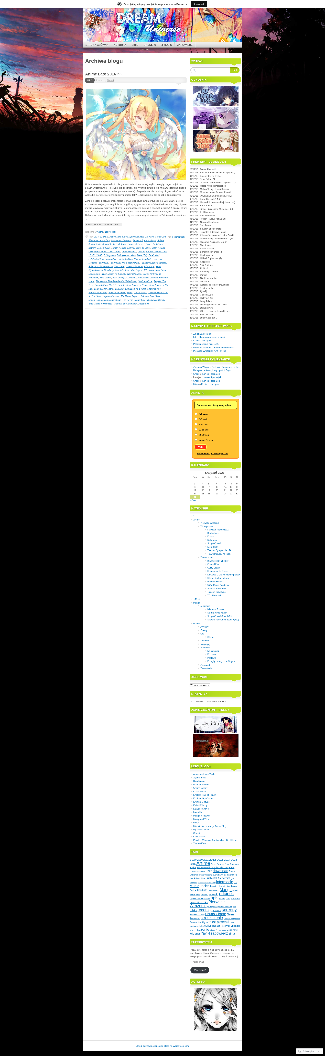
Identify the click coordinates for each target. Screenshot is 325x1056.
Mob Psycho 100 (139, 270)
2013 (220, 859)
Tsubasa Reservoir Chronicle (226, 926)
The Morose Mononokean (108, 300)
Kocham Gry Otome (203, 798)
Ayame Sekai (200, 777)
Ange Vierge (150, 240)
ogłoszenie (196, 898)
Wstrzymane (206, 526)
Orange (121, 277)
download (220, 871)
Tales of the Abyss (216, 592)
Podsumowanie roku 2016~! (207, 344)
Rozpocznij (199, 4)
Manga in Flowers (202, 815)
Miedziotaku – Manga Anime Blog (209, 826)
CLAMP (193, 871)
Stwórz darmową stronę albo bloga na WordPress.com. (162, 1046)
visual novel (232, 930)
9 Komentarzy (178, 237)
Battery (92, 248)
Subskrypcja (201, 942)
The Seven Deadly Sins (134, 300)
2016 (96, 236)
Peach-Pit (202, 902)
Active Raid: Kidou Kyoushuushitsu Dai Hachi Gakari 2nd (138, 236)
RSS (223, 41)
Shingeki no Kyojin (197, 914)
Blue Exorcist (202, 868)
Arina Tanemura (232, 864)
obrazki (213, 894)
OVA (228, 898)
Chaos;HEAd (213, 564)
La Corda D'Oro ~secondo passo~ (224, 574)
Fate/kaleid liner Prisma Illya (102, 259)
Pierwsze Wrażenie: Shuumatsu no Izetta (213, 347)
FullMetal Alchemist (217, 878)
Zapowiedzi (185, 44)
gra (232, 878)
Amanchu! (138, 240)
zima (232, 933)
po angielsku (212, 906)
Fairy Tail (222, 875)
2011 (206, 859)
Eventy (203, 630)
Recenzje (205, 647)
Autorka (120, 44)
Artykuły (204, 627)
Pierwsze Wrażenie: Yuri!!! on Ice (209, 351)
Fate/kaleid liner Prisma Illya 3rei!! (134, 259)
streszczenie (212, 917)
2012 (212, 859)
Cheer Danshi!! (129, 251)
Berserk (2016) (104, 248)
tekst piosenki (219, 922)
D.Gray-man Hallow (126, 255)
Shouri (110, 80)
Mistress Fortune (215, 609)
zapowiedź (143, 303)
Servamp (119, 289)
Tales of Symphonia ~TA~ (220, 550)
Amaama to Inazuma (121, 240)
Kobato (210, 536)
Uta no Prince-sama (218, 930)
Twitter (235, 41)
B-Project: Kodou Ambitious (149, 244)
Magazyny (205, 644)
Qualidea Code (145, 281)
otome (222, 899)
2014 (227, 859)
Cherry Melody (200, 788)
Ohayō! (196, 833)
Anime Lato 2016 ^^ (103, 74)
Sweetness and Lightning (121, 292)
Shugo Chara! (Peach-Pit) (219, 616)
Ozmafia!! (131, 277)
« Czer (193, 500)
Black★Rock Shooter (217, 561)
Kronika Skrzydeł (201, 802)
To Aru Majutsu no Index (219, 554)
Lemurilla (197, 812)
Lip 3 (89, 80)
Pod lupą (211, 654)
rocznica (217, 910)
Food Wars (103, 263)
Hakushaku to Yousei (217, 571)
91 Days (104, 236)
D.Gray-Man (110, 255)
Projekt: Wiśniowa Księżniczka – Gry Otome (215, 840)
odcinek (226, 893)
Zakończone (206, 557)
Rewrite (121, 285)
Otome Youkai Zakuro (218, 578)
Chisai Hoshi (199, 791)
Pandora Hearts (215, 581)
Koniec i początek (202, 340)
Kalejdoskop (213, 651)
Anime (100, 232)
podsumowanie (225, 906)
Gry (202, 633)
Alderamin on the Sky (99, 240)
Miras (196, 384)
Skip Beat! (212, 547)
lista (127, 270)
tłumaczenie (199, 929)
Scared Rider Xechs (103, 289)
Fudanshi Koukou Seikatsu (154, 263)
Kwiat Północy (200, 805)
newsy (199, 894)
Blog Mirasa (199, 781)
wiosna (195, 933)
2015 (234, 859)
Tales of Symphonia (232, 918)
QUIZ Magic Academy (218, 585)
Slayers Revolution (216, 588)
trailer (207, 925)
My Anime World (201, 829)
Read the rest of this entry (103, 224)
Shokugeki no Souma (135, 289)
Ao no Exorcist (217, 864)
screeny (229, 909)
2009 (194, 860)
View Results (203, 453)
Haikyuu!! (193, 882)
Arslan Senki (95, 244)
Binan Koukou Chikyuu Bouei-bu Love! (131, 248)
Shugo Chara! (214, 543)
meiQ (196, 822)
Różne (196, 623)
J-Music (166, 44)
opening (206, 899)
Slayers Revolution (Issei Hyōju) (223, 619)
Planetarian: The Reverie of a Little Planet (116, 281)
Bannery (150, 44)
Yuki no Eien (199, 843)
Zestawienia (206, 668)
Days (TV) (142, 255)
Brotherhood (215, 867)
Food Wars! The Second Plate (124, 263)
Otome (210, 637)
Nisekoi (205, 894)
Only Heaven (199, 836)
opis (115, 277)
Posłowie (211, 658)
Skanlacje (205, 606)
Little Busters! (213, 890)
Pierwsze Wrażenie (209, 523)
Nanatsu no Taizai (157, 270)
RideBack (212, 540)
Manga (196, 602)
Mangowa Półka (201, 819)
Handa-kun (119, 266)
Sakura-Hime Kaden (217, 612)
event (215, 875)
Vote (200, 447)
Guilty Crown (213, 567)
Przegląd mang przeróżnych (221, 661)
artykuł (193, 867)
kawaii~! (214, 886)
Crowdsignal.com (219, 453)
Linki (135, 44)
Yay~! (205, 933)
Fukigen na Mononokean (101, 266)
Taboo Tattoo (140, 292)
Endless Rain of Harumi (204, 795)
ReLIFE (112, 285)
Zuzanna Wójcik (201, 367)
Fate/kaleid (153, 255)
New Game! (105, 277)
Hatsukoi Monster (134, 266)
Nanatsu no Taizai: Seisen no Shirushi (107, 274)
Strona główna (97, 44)
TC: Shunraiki (214, 595)
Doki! (208, 871)
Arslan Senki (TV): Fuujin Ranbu (118, 244)
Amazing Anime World (204, 774)
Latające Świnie (201, 809)
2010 (200, 859)
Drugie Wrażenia (205, 875)
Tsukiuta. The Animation (125, 303)
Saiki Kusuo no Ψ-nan (137, 285)
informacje (149, 266)
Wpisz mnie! (200, 970)
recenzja (205, 910)
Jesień (205, 886)
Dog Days (201, 871)
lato (122, 270)
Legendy (204, 640)
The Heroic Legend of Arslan (105, 296)
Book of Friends (201, 784)
